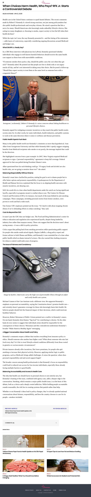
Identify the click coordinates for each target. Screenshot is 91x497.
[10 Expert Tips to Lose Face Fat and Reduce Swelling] (67, 441)
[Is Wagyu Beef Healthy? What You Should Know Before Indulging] (23, 465)
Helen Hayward (8, 14)
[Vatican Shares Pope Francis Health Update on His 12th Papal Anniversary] (23, 441)
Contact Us (47, 490)
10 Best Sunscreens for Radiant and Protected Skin (63, 476)
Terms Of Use (62, 490)
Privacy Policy (29, 490)
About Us (38, 490)
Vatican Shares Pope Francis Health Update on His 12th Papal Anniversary (23, 452)
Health (4, 449)
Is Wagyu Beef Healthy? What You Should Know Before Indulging (21, 477)
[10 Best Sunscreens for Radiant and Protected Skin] (67, 465)
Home (54, 490)
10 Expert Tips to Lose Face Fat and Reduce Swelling (64, 452)
